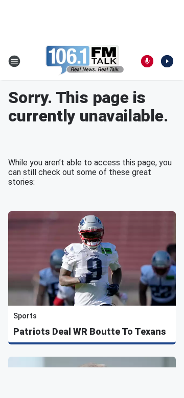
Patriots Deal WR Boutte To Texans (89, 331)
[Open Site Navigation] (14, 61)
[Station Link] (84, 61)
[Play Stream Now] (167, 61)
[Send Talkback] (147, 61)
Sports (25, 316)
